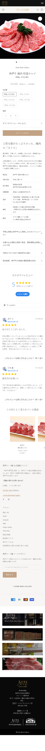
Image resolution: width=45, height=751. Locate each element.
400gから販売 (22, 450)
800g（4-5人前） (25, 100)
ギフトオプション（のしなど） (15, 123)
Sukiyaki (6, 520)
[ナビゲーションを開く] (3, 10)
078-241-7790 (22, 705)
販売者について (8, 538)
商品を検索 (6, 535)
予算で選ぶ (6, 531)
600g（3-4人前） (9, 100)
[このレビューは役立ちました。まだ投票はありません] (36, 358)
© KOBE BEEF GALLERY (22, 586)
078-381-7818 (7, 490)
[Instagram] (8, 499)
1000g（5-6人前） (10, 105)
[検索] (38, 10)
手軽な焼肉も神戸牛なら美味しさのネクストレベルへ (22, 233)
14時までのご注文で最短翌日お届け (17, 253)
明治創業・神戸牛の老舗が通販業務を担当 (19, 261)
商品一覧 (6, 512)
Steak (5, 516)
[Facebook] (3, 499)
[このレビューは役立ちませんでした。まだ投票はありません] (40, 358)
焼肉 (4, 523)
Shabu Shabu (7, 527)
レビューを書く (22, 294)
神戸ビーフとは (8, 542)
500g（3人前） (25, 94)
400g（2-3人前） (9, 94)
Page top (42, 746)
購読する (9, 575)
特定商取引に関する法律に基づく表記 (15, 546)
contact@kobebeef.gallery (11, 495)
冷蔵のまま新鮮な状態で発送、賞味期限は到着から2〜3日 (22, 243)
